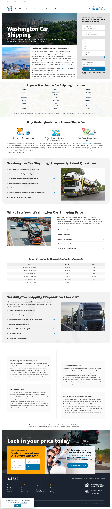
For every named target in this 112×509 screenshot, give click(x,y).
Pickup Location (89, 26)
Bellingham (56, 100)
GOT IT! (17, 505)
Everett (24, 103)
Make (85, 40)
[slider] (104, 57)
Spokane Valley (56, 92)
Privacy (52, 492)
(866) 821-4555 (98, 9)
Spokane (23, 92)
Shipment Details (89, 62)
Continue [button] (92, 69)
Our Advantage (39, 9)
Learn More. (23, 502)
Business (24, 490)
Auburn (56, 103)
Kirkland (56, 97)
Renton (56, 89)
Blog (88, 2)
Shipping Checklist (41, 490)
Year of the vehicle (87, 52)
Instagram (17, 1)
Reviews (58, 9)
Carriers (103, 2)
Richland (88, 103)
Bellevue (24, 100)
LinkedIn (27, 1)
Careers (92, 2)
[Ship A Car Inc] (9, 8)
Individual (24, 488)
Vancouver (24, 97)
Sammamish (88, 97)
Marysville (88, 92)
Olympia (88, 108)
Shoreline (88, 106)
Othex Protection (40, 492)
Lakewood (88, 100)
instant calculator (65, 64)
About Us (10, 488)
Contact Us (98, 2)
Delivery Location (89, 32)
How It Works (19, 9)
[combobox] (94, 64)
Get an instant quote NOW (77, 465)
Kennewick (56, 106)
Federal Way (56, 95)
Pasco (56, 108)
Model (85, 46)
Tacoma (24, 95)
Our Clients (49, 9)
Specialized (24, 492)
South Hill (88, 95)
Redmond (88, 89)
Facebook (11, 1)
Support (65, 9)
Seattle (24, 89)
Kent (24, 106)
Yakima (24, 108)
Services (28, 9)
